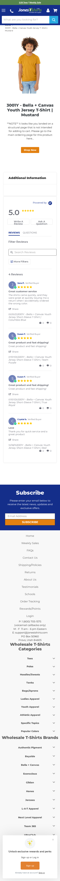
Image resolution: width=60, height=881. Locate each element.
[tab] (18, 222)
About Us (30, 579)
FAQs (30, 550)
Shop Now (30, 150)
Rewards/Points (30, 608)
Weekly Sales (30, 543)
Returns (30, 572)
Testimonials (30, 586)
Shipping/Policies (30, 565)
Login (30, 616)
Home (8, 25)
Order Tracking (30, 601)
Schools (30, 594)
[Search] (53, 20)
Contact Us (30, 557)
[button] (13, 308)
